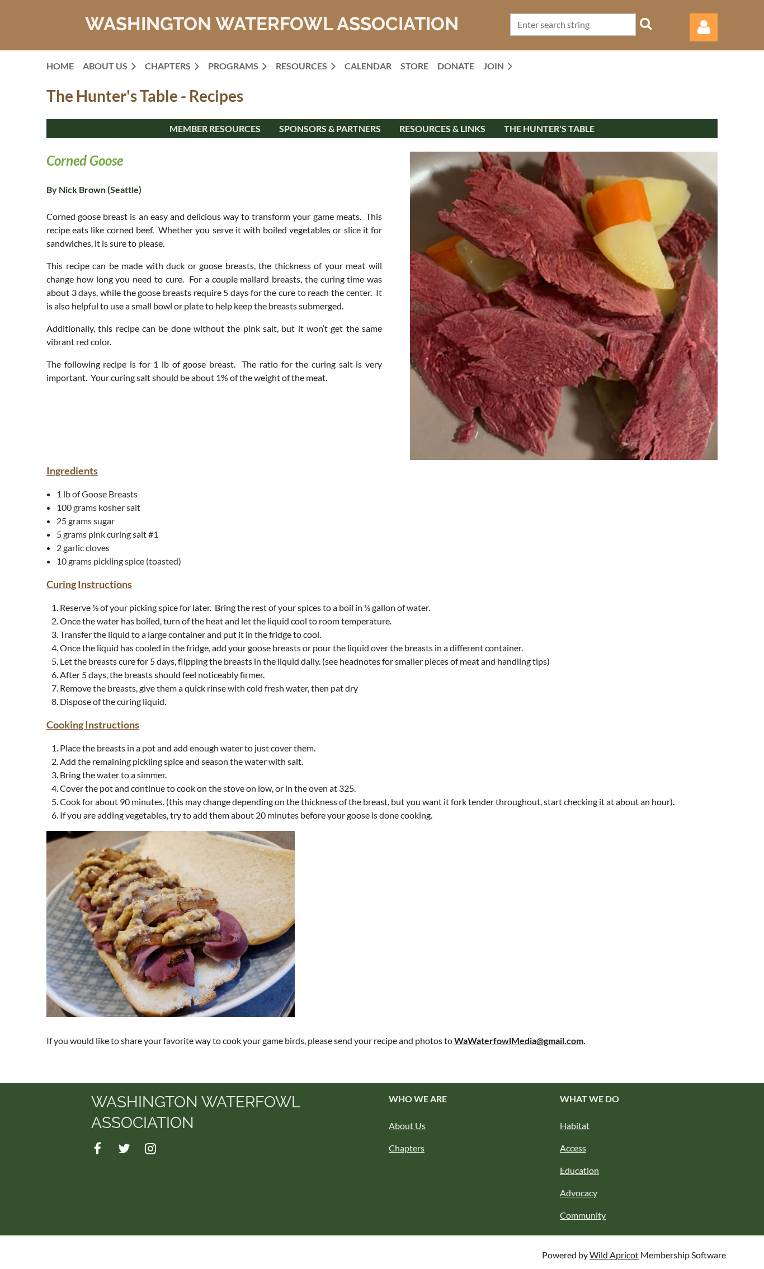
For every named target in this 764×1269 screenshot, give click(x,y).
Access (573, 1148)
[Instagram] (150, 1148)
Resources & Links (442, 128)
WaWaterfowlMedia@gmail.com (518, 1040)
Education (579, 1170)
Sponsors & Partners (330, 128)
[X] (123, 1148)
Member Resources (215, 128)
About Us (407, 1125)
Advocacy (578, 1192)
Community (583, 1215)
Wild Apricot (614, 1254)
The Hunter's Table (549, 128)
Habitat (574, 1125)
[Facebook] (97, 1148)
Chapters (407, 1148)
